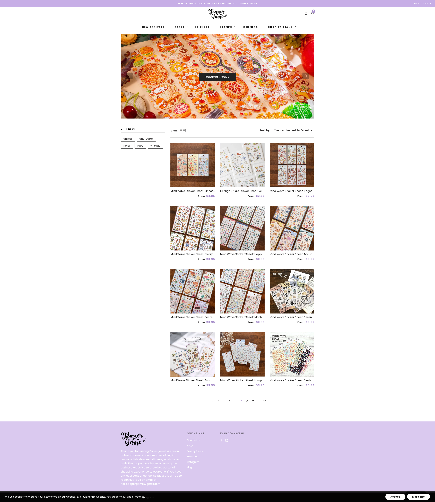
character (146, 139)
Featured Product (217, 84)
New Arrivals (153, 27)
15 (265, 401)
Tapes (180, 27)
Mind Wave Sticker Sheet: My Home (293, 254)
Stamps (226, 27)
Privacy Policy (195, 451)
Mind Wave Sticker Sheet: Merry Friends (196, 254)
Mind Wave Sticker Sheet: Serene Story (295, 317)
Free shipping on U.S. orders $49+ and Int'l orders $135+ (217, 3)
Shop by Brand (280, 27)
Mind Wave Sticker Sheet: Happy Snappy (247, 254)
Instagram (193, 462)
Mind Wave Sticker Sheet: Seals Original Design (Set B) (306, 380)
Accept (395, 496)
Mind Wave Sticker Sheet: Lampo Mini (244, 380)
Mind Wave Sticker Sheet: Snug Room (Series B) (201, 380)
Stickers (202, 27)
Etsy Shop (192, 456)
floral (126, 146)
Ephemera (250, 27)
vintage (155, 146)
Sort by (264, 130)
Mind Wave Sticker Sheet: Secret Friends (197, 317)
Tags (130, 129)
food (140, 146)
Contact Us (193, 440)
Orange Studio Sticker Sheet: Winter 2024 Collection (254, 191)
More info (418, 496)
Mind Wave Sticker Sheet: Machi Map (244, 317)
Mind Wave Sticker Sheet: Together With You (299, 191)
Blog (189, 467)
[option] (217, 76)
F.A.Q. (190, 445)
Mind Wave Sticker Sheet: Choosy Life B (196, 191)
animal (127, 139)
